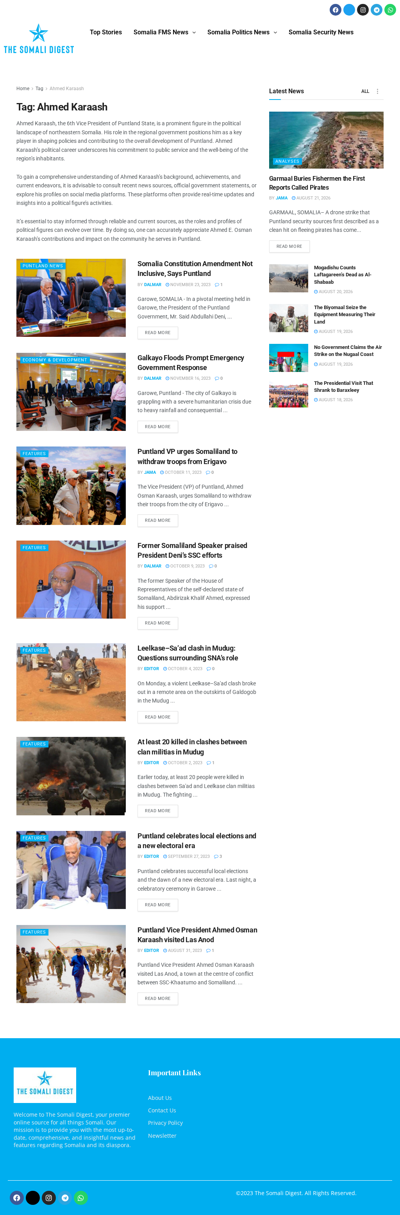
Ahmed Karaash (67, 88)
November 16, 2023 (190, 378)
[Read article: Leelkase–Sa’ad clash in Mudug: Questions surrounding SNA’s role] (71, 682)
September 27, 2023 (188, 856)
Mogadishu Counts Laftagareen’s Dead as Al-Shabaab (342, 275)
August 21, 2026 (312, 198)
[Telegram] (376, 10)
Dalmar (152, 284)
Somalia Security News (321, 32)
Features (34, 453)
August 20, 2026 (335, 291)
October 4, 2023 (184, 668)
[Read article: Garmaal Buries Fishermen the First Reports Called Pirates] (326, 140)
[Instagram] (363, 10)
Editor (151, 668)
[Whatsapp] (390, 10)
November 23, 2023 (190, 284)
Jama (150, 472)
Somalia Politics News (238, 32)
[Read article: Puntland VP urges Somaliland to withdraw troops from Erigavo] (71, 486)
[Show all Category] (378, 91)
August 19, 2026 (335, 331)
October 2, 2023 (184, 762)
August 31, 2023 (184, 950)
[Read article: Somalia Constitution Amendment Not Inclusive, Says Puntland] (71, 298)
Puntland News (43, 266)
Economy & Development (55, 360)
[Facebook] (335, 10)
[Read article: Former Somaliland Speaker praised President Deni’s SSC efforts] (71, 580)
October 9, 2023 (187, 566)
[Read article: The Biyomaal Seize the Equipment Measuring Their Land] (288, 318)
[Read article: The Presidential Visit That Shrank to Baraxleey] (288, 394)
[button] (165, 32)
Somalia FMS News (161, 32)
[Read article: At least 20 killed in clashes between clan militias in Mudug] (71, 776)
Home (22, 88)
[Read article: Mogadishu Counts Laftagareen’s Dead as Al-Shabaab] (288, 278)
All (365, 91)
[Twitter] (349, 10)
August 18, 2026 (335, 399)
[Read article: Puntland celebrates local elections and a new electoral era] (71, 870)
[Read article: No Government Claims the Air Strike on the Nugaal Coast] (288, 358)
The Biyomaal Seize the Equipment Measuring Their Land (344, 314)
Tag (39, 88)
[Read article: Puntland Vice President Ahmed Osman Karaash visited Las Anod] (71, 964)
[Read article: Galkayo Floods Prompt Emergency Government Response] (71, 392)
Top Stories (106, 32)
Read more (161, 331)
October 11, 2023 (183, 472)
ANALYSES (287, 161)
